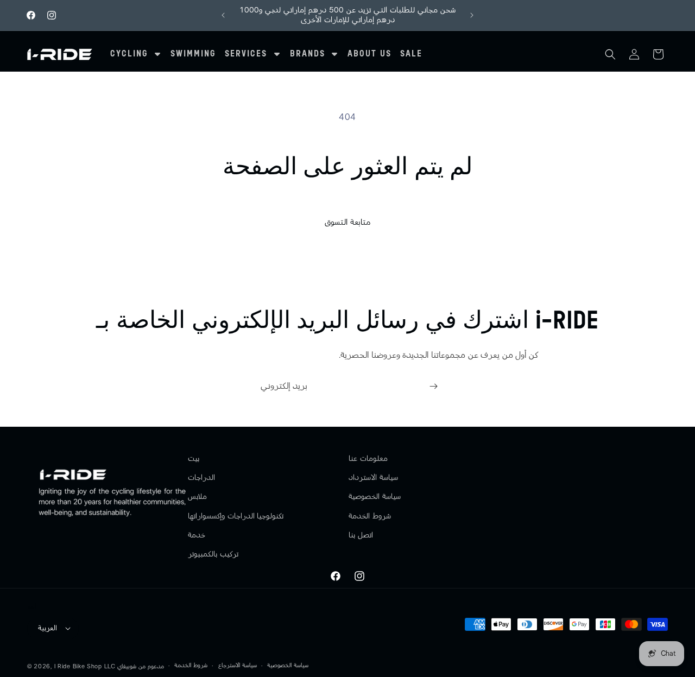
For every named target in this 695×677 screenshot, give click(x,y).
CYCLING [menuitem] (129, 54)
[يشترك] (433, 386)
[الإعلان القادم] (472, 15)
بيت (193, 459)
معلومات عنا (368, 459)
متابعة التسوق (347, 222)
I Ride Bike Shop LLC (85, 666)
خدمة (196, 535)
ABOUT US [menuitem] (369, 54)
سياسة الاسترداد (373, 478)
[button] (610, 54)
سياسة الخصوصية (375, 497)
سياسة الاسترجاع (237, 665)
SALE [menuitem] (411, 54)
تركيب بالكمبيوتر (213, 554)
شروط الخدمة (370, 516)
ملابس (197, 497)
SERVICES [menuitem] (246, 54)
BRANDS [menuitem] (307, 54)
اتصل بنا (361, 535)
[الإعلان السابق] (223, 15)
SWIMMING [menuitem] (193, 54)
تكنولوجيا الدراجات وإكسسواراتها (235, 516)
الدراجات (201, 478)
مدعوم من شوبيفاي (140, 666)
